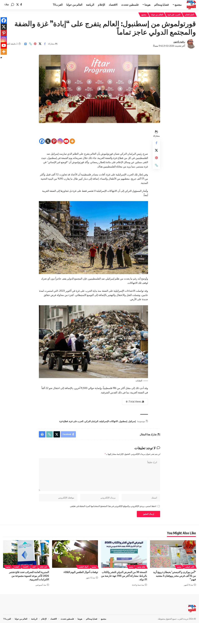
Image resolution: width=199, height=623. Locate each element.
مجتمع (143, 14)
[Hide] (1, 57)
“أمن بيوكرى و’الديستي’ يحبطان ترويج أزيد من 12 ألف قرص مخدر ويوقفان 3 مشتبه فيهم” (174, 575)
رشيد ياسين (179, 41)
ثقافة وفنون (141, 567)
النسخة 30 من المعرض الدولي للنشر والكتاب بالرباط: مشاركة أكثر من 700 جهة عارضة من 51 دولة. (124, 575)
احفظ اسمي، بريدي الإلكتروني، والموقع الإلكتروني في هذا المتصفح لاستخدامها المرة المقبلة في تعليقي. (113, 506)
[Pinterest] (54, 138)
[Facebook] (21, 4)
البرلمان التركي (91, 421)
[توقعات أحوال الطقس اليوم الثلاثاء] (75, 554)
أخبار (33, 567)
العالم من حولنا (157, 14)
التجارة (16, 567)
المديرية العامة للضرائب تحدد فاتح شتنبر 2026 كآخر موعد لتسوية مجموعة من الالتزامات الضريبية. (29, 575)
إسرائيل (132, 421)
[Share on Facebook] (45, 43)
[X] (18, 4)
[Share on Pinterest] (35, 43)
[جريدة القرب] (191, 4)
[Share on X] (40, 43)
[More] (72, 138)
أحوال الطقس (83, 567)
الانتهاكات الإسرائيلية (109, 421)
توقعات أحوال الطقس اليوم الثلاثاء (81, 572)
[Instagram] (60, 138)
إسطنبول (123, 421)
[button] (12, 4)
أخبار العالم (189, 14)
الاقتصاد (25, 567)
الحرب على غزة (174, 14)
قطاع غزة (63, 421)
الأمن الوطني (189, 567)
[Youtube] (66, 138)
